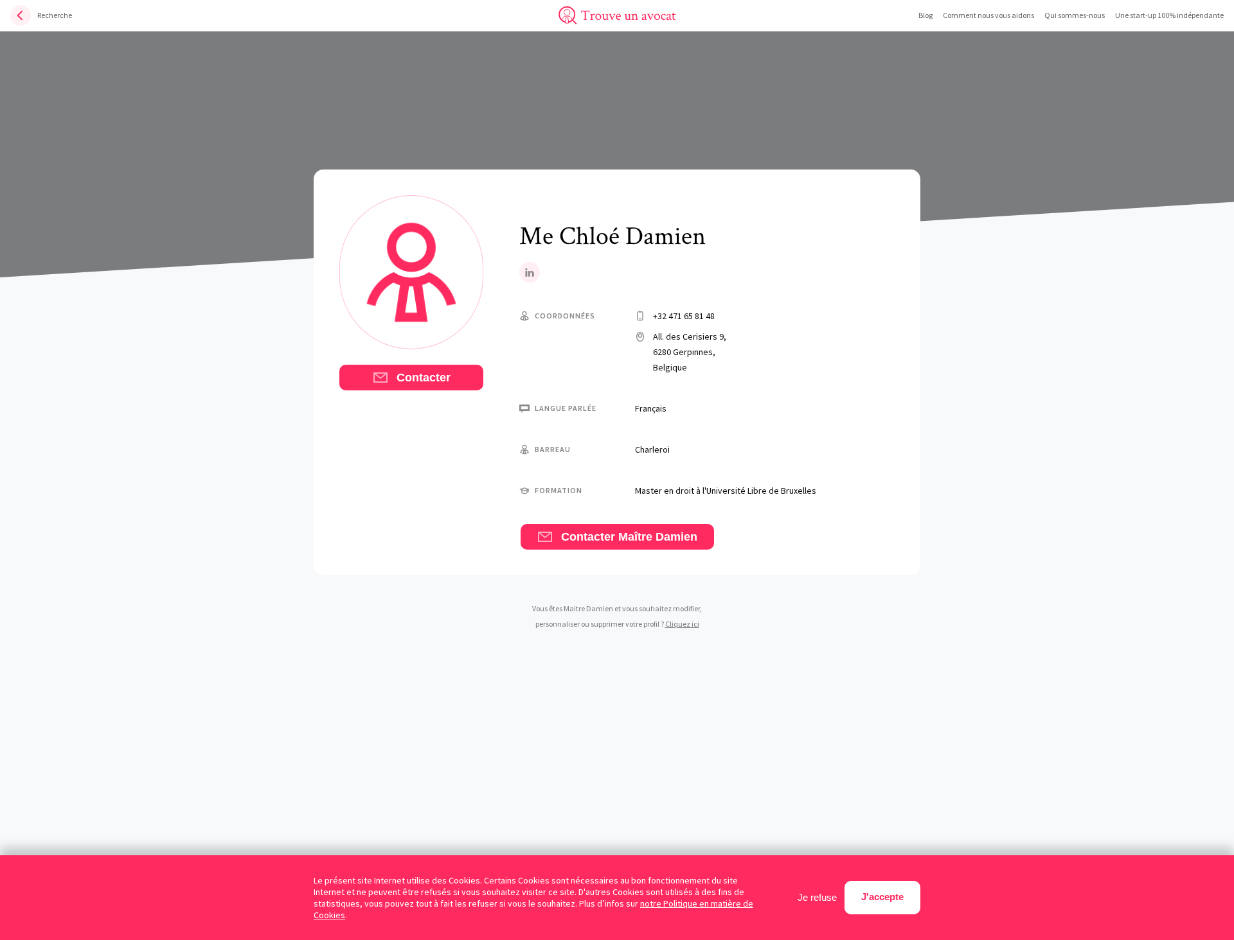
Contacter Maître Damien (627, 536)
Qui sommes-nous (1074, 15)
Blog (925, 15)
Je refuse (817, 897)
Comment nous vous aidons (988, 15)
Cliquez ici (682, 624)
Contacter (422, 377)
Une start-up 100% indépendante (1169, 15)
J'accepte (882, 896)
